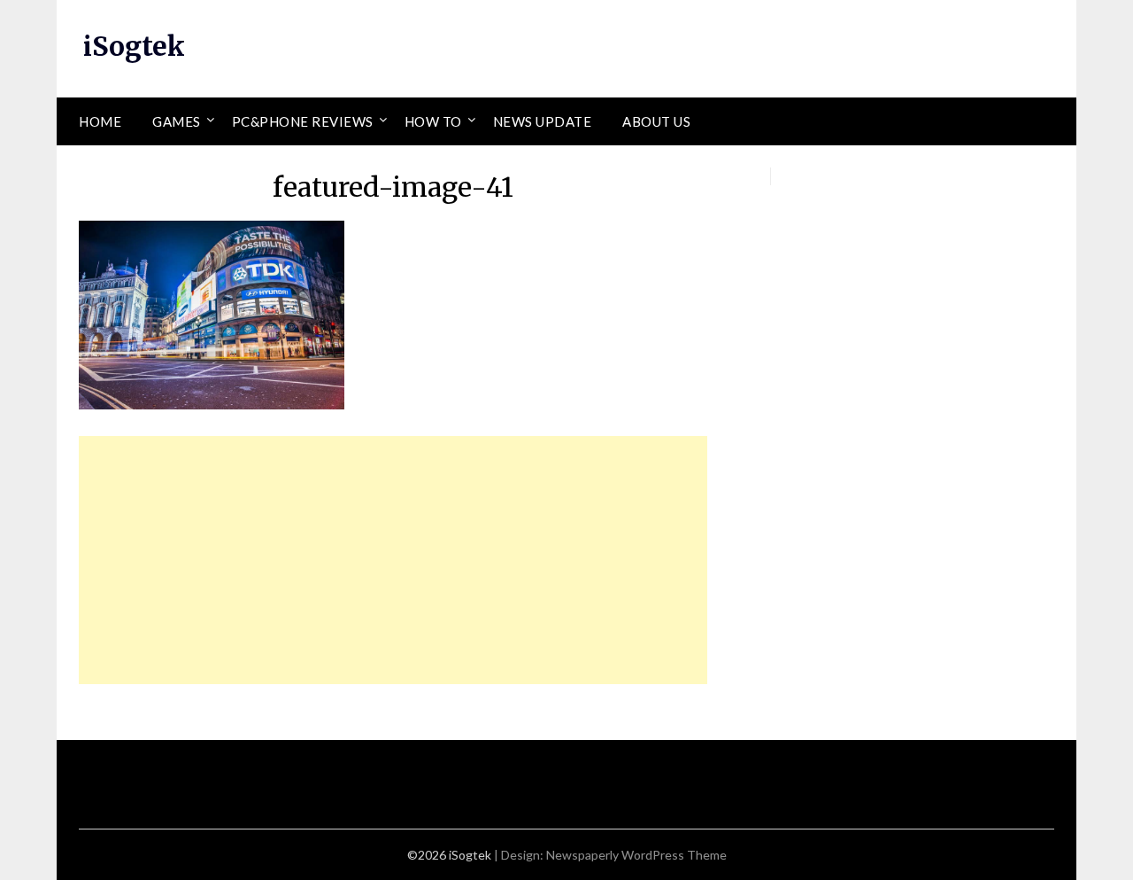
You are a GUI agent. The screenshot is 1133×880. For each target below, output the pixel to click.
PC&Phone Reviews (303, 121)
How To (433, 121)
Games (176, 121)
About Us (656, 121)
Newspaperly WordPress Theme (636, 854)
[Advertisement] (393, 560)
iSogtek (134, 46)
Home (100, 121)
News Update (542, 121)
